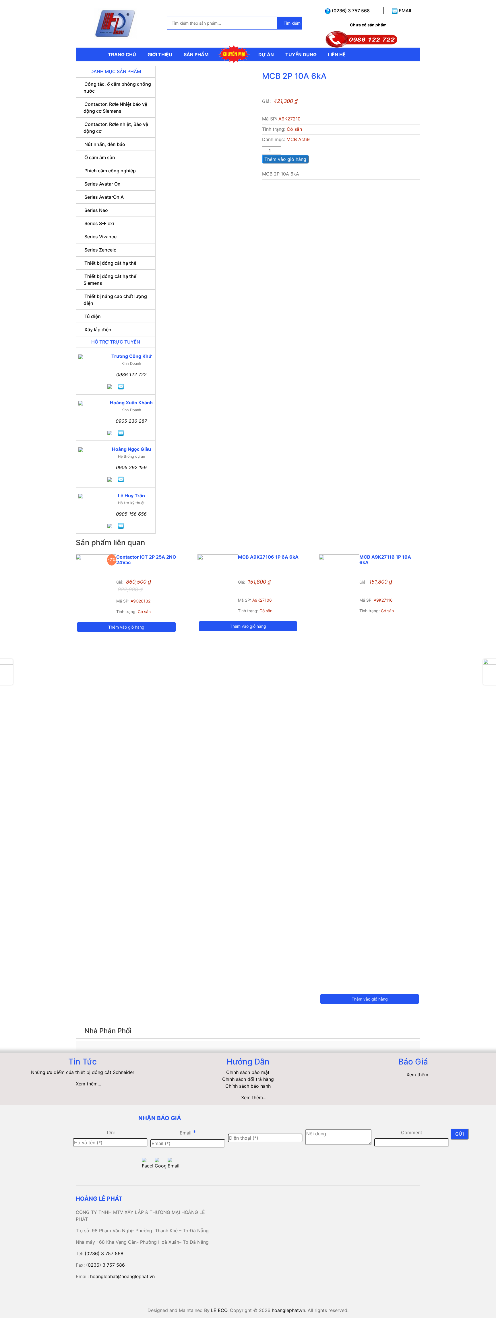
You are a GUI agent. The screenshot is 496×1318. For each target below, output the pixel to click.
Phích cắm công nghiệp (110, 170)
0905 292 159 (131, 467)
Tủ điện (92, 316)
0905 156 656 (131, 514)
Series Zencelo (100, 250)
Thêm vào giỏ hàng (285, 159)
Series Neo (96, 210)
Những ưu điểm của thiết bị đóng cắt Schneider (82, 1072)
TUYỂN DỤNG (301, 54)
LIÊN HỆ (337, 54)
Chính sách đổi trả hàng (248, 1079)
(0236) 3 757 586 (105, 1265)
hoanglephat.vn (288, 1310)
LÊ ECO (219, 1310)
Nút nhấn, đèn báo (104, 144)
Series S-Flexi (99, 223)
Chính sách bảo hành (248, 1086)
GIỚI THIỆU (160, 54)
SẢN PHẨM (196, 54)
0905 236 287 (131, 421)
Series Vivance (100, 236)
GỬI (459, 1134)
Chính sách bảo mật (248, 1072)
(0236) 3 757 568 (350, 10)
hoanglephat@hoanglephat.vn (122, 1276)
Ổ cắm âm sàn (99, 157)
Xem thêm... (88, 1084)
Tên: (110, 1132)
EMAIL (405, 10)
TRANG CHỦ (122, 54)
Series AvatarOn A (104, 197)
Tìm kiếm (291, 23)
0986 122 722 (131, 374)
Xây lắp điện (97, 329)
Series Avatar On (102, 184)
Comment (411, 1132)
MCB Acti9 (298, 139)
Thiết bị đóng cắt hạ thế (110, 263)
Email (188, 1132)
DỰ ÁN (266, 54)
